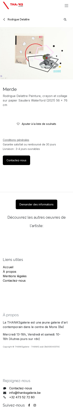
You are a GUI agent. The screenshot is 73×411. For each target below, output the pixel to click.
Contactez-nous (16, 160)
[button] (65, 19)
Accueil (8, 267)
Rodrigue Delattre (18, 19)
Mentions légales (15, 276)
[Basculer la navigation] (66, 5)
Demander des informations (36, 204)
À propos (9, 271)
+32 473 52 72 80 (22, 397)
